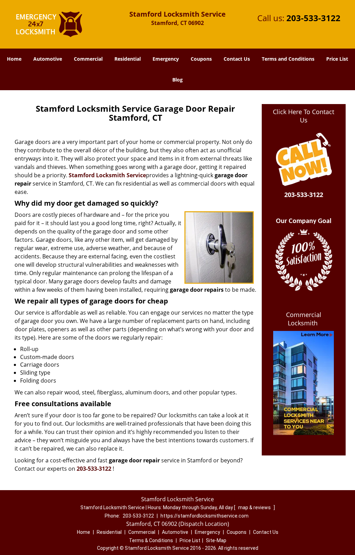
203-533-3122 (313, 18)
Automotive (47, 59)
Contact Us (237, 59)
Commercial (88, 59)
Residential (127, 59)
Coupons (201, 59)
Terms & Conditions (151, 540)
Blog (177, 79)
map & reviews (255, 507)
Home (14, 59)
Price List (337, 59)
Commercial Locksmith (303, 318)
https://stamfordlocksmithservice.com (205, 516)
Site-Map (216, 540)
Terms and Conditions (288, 59)
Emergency (166, 59)
